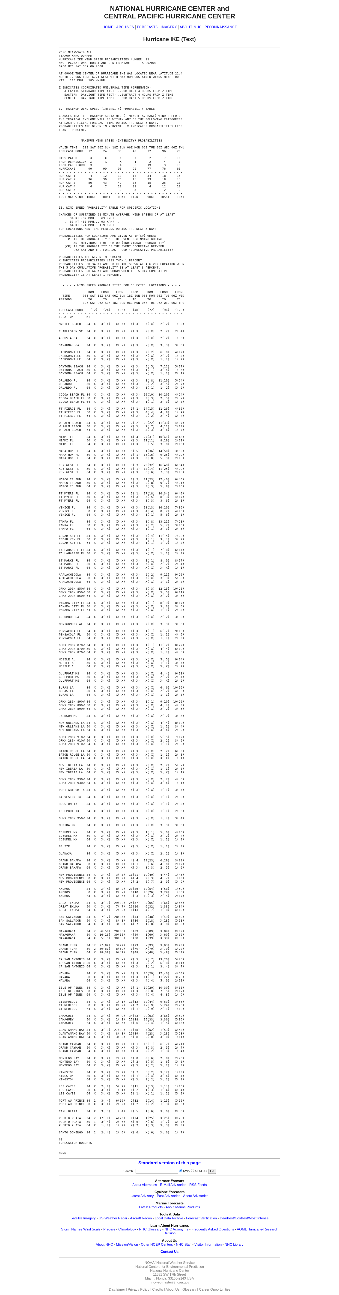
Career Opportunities (214, 1289)
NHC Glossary (150, 1229)
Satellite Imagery (83, 1218)
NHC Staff (183, 1244)
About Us (173, 1289)
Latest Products (151, 1207)
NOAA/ (150, 1263)
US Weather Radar (113, 1218)
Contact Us (169, 1252)
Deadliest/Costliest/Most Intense (244, 1218)
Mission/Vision (127, 1244)
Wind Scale (91, 1229)
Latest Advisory (142, 1196)
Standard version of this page (169, 1162)
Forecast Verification (201, 1218)
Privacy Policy (138, 1289)
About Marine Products (183, 1207)
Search (129, 1171)
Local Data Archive (169, 1218)
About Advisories (195, 1196)
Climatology (127, 1229)
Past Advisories (168, 1196)
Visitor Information (208, 1244)
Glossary (189, 1289)
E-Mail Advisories (173, 1185)
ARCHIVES (125, 27)
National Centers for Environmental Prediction (169, 1266)
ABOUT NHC (190, 27)
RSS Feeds (198, 1185)
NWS (186, 1171)
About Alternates (144, 1185)
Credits (157, 1289)
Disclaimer (117, 1289)
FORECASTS (147, 27)
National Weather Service (175, 1263)
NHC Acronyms (176, 1229)
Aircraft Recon (141, 1218)
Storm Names (71, 1229)
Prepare (109, 1229)
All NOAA (201, 1171)
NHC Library (234, 1244)
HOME (107, 27)
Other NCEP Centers (157, 1244)
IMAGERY (169, 27)
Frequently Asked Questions (212, 1229)
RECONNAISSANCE (220, 27)
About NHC (104, 1244)
